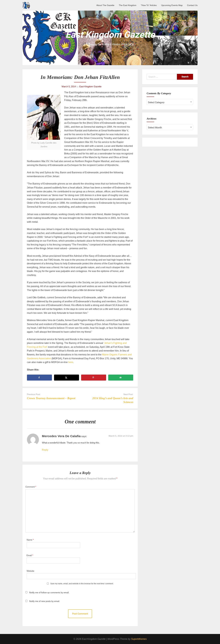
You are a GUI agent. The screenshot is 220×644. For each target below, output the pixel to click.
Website (30, 571)
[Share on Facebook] (39, 378)
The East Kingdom (127, 5)
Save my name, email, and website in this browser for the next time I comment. (81, 584)
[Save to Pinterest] (93, 378)
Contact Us (192, 5)
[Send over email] (120, 378)
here (70, 362)
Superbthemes (139, 639)
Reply (45, 450)
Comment (30, 487)
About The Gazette (105, 5)
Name (30, 540)
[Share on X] (66, 378)
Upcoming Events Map (172, 5)
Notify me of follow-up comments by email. (49, 592)
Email (29, 555)
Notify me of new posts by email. (44, 601)
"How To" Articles (149, 5)
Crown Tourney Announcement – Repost (51, 398)
